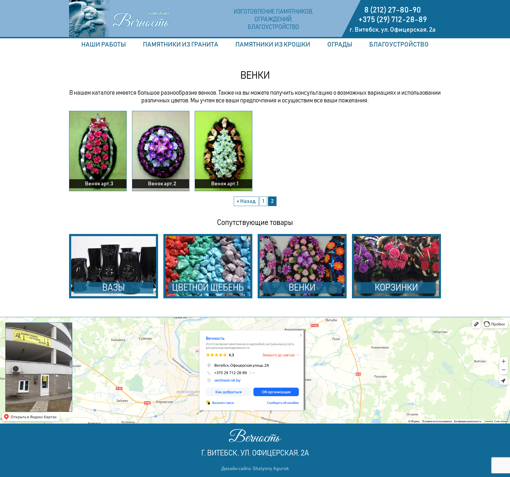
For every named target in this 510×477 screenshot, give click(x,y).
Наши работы (103, 44)
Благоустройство (399, 44)
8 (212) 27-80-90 (392, 10)
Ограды (339, 44)
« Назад (246, 201)
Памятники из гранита (180, 44)
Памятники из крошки (272, 44)
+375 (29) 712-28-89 (392, 20)
